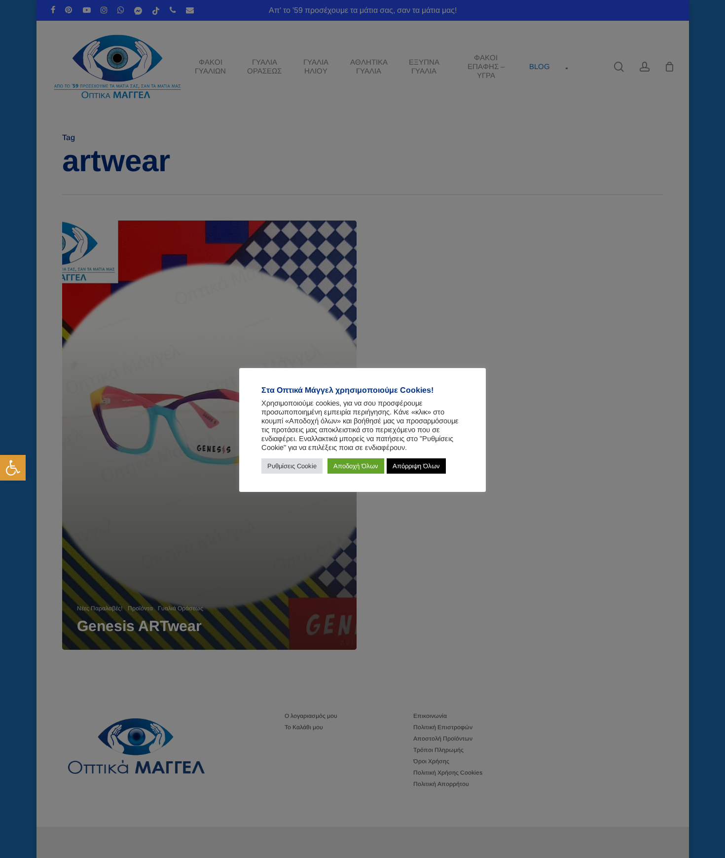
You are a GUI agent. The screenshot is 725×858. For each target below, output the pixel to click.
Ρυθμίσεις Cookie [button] (292, 466)
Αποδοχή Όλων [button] (355, 466)
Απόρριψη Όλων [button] (416, 466)
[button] (13, 468)
